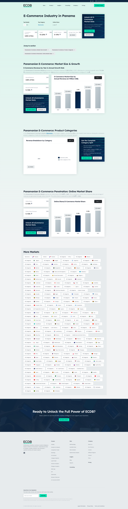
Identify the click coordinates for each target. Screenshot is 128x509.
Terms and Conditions (100, 506)
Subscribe (43, 495)
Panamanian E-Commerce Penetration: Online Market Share (38, 53)
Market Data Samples (74, 452)
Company (75, 5)
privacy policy (33, 500)
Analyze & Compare (55, 447)
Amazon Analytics (55, 463)
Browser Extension (55, 477)
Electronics (41, 25)
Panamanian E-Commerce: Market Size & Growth (36, 50)
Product (51, 5)
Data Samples (73, 449)
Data (44, 5)
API (52, 471)
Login (92, 1)
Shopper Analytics (55, 466)
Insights (59, 5)
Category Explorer (55, 458)
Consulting (67, 5)
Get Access (88, 34)
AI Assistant (53, 455)
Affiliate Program (92, 452)
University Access (101, 1)
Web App (53, 469)
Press (89, 458)
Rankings (53, 452)
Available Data (73, 447)
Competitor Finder (55, 450)
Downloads (53, 474)
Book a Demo (100, 5)
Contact (90, 455)
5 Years (97, 77)
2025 (70, 140)
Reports (71, 462)
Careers (90, 449)
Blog (71, 460)
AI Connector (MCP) (55, 480)
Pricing (83, 5)
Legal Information (82, 506)
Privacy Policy (90, 506)
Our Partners (91, 447)
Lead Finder (53, 460)
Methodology (72, 444)
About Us (90, 444)
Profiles (52, 444)
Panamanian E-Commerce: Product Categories (62, 50)
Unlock (73, 35)
